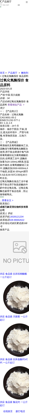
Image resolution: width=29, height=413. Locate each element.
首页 (2, 72)
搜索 (19, 5)
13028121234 (16, 216)
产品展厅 (12, 72)
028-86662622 (16, 220)
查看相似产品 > (16, 104)
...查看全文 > (6, 200)
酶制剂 (24, 72)
